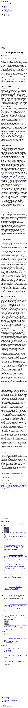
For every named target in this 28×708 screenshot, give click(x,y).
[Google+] (2, 482)
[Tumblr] (3, 482)
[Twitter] (1, 482)
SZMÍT (7, 488)
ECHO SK (6, 15)
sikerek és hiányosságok (6, 486)
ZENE (5, 6)
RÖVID (5, 13)
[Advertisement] (14, 33)
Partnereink (6, 698)
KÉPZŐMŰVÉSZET (9, 10)
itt (23, 102)
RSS (5, 701)
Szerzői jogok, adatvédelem (10, 700)
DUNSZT (6, 11)
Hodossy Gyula (5, 484)
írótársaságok (12, 484)
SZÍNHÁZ (6, 9)
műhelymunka (23, 485)
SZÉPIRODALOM (8, 3)
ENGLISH (6, 14)
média (10, 485)
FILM (5, 7)
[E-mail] (4, 482)
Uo (1, 200)
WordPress (9, 706)
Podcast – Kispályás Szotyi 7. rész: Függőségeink (15, 655)
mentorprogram (16, 485)
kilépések (18, 484)
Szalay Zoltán (5, 521)
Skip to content (4, 1)
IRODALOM (7, 5)
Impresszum (6, 697)
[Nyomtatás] (5, 482)
